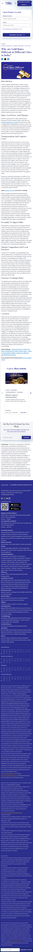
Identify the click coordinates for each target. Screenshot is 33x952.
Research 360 (4, 574)
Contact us (4, 604)
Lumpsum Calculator (6, 560)
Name (4, 22)
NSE (5, 630)
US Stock (19, 610)
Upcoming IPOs (5, 532)
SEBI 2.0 (9, 640)
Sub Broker (26, 610)
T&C (21, 29)
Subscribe (26, 437)
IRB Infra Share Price (20, 584)
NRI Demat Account (23, 532)
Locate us (14, 604)
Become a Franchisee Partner (20, 598)
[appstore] (15, 504)
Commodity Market (14, 544)
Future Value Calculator (14, 564)
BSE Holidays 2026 (16, 618)
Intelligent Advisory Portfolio (8, 534)
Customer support (23, 604)
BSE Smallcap (23, 548)
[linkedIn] (9, 499)
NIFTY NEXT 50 (9, 550)
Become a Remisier (19, 600)
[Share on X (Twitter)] (5, 59)
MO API (22, 574)
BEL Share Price (24, 588)
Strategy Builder (5, 576)
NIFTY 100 (26, 550)
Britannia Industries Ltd (21, 586)
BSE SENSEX (9, 548)
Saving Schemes (22, 626)
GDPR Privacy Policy (16, 638)
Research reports (5, 592)
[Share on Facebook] (8, 59)
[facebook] (2, 499)
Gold (30, 610)
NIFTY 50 (3, 548)
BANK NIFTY (16, 548)
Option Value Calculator (7, 570)
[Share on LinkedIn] (2, 59)
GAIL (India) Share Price (21, 582)
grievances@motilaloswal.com (9, 773)
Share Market (4, 544)
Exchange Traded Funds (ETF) (23, 538)
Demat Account (10, 190)
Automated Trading (6, 614)
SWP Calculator (20, 562)
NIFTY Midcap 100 (18, 550)
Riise (26, 574)
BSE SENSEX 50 (7, 552)
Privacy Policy (23, 640)
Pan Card (6, 626)
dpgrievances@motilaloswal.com (9, 775)
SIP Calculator (4, 556)
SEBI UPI (24, 4)
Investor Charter (5, 638)
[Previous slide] (2, 393)
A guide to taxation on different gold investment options (15, 354)
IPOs (7, 610)
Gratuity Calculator (26, 564)
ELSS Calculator (14, 566)
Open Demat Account (23, 2)
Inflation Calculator (17, 568)
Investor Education (26, 632)
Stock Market (12, 608)
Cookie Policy (16, 632)
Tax (2, 626)
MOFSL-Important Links (20, 630)
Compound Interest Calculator (9, 558)
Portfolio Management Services (19, 536)
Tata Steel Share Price (20, 580)
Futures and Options (25, 544)
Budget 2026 (4, 608)
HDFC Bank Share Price (7, 580)
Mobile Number (7, 16)
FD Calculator (12, 556)
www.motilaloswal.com (16, 941)
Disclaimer (9, 632)
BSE (2, 630)
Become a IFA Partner (7, 600)
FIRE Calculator (19, 570)
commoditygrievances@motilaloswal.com (11, 813)
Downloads (25, 638)
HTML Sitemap (10, 642)
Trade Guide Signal (14, 574)
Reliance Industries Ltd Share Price (10, 588)
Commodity (7, 612)
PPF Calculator (5, 566)
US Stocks (19, 534)
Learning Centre (15, 592)
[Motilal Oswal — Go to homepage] (7, 3)
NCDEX (11, 630)
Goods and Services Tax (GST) (10, 122)
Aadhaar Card (13, 626)
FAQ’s (9, 604)
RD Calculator (21, 556)
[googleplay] (15, 508)
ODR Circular (15, 640)
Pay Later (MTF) (10, 538)
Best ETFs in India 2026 (13, 622)
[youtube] (7, 499)
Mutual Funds (13, 532)
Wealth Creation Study (20, 634)
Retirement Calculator (24, 558)
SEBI (7, 630)
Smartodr (3, 640)
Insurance (3, 540)
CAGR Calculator (17, 560)
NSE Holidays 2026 (5, 618)
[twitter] (4, 499)
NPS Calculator (27, 568)
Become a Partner (6, 598)
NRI (2, 612)
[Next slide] (30, 393)
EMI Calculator (11, 562)
